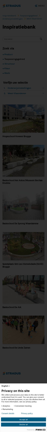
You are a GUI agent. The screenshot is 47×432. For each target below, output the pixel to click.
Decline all (23, 425)
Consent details (8, 413)
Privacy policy (27, 413)
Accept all (23, 419)
